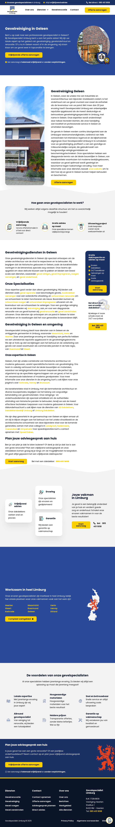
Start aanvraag (16, 461)
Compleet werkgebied (19, 619)
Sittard (53, 611)
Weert (27, 349)
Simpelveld (26, 429)
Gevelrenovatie (59, 9)
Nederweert (63, 426)
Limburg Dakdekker (44, 410)
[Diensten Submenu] (48, 10)
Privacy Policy (67, 821)
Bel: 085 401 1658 (97, 326)
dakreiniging (33, 308)
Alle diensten (65, 810)
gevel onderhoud (28, 277)
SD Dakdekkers (66, 407)
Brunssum (45, 382)
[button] (109, 821)
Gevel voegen (12, 805)
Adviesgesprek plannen (44, 805)
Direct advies (38, 810)
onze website (95, 169)
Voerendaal (11, 429)
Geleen (31, 611)
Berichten (64, 801)
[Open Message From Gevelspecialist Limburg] (109, 820)
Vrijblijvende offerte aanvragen (23, 55)
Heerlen (9, 336)
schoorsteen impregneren (43, 302)
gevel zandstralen (67, 311)
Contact (74, 9)
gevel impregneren (60, 274)
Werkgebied (65, 805)
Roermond (14, 349)
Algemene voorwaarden (88, 821)
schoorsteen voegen (15, 302)
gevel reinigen (43, 274)
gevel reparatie (27, 292)
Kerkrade (23, 382)
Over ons (29, 9)
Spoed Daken (26, 432)
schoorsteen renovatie (63, 296)
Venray (32, 382)
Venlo (67, 333)
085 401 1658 (96, 811)
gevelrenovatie (47, 311)
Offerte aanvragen (97, 10)
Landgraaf (51, 426)
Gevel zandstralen (14, 810)
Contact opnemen (41, 797)
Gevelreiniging (12, 801)
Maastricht (57, 333)
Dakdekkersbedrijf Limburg (18, 410)
